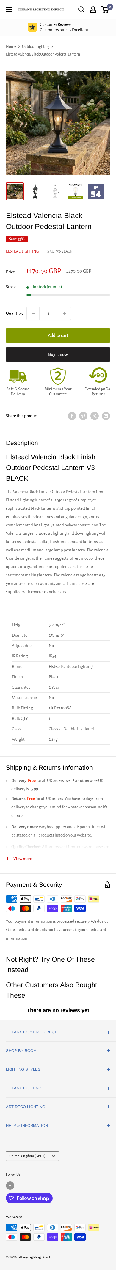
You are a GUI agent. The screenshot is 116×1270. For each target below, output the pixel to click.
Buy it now (58, 354)
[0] (105, 9)
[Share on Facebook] (72, 416)
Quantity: (14, 313)
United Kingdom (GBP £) (27, 1156)
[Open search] (81, 9)
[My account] (93, 9)
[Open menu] (9, 9)
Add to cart (58, 335)
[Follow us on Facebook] (10, 1185)
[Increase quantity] (64, 313)
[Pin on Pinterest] (83, 416)
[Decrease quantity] (33, 313)
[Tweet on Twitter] (94, 416)
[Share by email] (106, 416)
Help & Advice (64, 27)
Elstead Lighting (22, 251)
